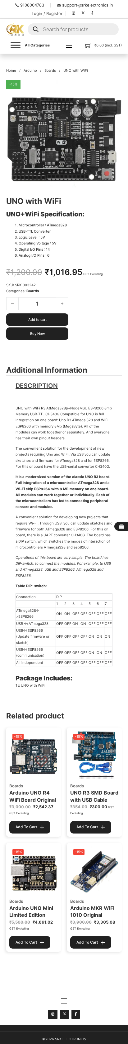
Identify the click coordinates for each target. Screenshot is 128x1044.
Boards (50, 70)
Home (11, 70)
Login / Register (47, 13)
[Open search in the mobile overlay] (73, 29)
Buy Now (37, 333)
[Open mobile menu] (69, 45)
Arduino (30, 70)
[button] (113, 88)
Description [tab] (37, 385)
